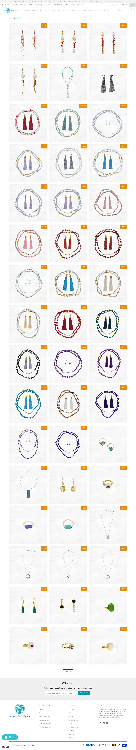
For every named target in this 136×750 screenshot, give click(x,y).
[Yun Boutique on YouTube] (8, 5)
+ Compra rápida (28, 50)
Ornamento (71, 734)
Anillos (70, 723)
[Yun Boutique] (10, 10)
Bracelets (39, 5)
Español (112, 5)
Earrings (31, 5)
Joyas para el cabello (74, 727)
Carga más (68, 671)
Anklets (72, 5)
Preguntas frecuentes (44, 720)
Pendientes (72, 709)
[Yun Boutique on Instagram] (5, 5)
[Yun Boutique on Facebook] (2, 5)
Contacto (41, 713)
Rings (66, 5)
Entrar (125, 5)
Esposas (71, 716)
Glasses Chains (58, 5)
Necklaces (23, 5)
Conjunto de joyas (73, 720)
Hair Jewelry (48, 5)
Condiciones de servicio (45, 723)
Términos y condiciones (45, 716)
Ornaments (80, 5)
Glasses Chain (72, 738)
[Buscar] (131, 10)
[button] (34, 10)
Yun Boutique (17, 745)
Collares (71, 713)
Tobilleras (71, 731)
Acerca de (41, 709)
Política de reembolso (44, 727)
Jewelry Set (14, 5)
